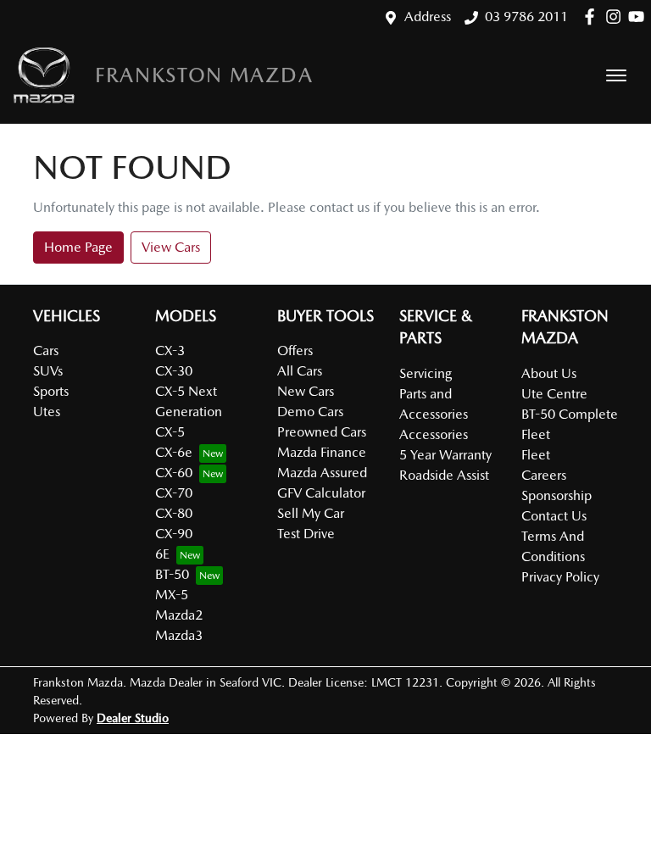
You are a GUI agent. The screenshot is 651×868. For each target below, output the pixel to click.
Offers (295, 350)
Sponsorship (556, 495)
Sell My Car (310, 513)
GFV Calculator (321, 493)
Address (427, 16)
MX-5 (171, 595)
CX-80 (173, 513)
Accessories (433, 434)
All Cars (299, 371)
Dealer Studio (133, 718)
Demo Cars (310, 411)
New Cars (305, 391)
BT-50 (172, 574)
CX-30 (173, 371)
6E (162, 554)
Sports (51, 391)
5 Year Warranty (445, 455)
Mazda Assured (322, 473)
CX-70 (173, 493)
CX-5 (170, 432)
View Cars (171, 247)
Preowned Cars (321, 432)
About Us (548, 373)
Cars (45, 350)
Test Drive (306, 534)
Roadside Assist (444, 475)
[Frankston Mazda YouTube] (639, 16)
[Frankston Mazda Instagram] (616, 16)
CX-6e (173, 452)
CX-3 (170, 350)
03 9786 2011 (526, 16)
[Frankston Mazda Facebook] (592, 16)
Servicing (425, 373)
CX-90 (173, 534)
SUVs (48, 371)
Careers (543, 475)
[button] (616, 75)
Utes (46, 411)
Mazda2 (179, 615)
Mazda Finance (321, 452)
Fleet (535, 455)
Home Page (78, 247)
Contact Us (554, 516)
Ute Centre (554, 394)
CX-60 (173, 473)
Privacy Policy (560, 577)
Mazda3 (179, 635)
